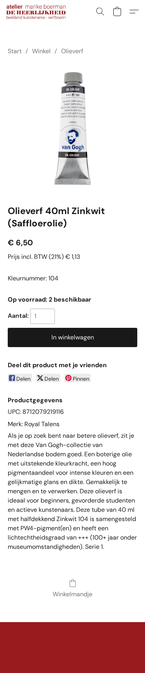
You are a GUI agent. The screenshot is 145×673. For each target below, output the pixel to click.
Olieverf (72, 51)
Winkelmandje (72, 594)
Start (15, 51)
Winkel (41, 51)
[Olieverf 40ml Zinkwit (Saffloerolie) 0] (72, 128)
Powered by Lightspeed (72, 652)
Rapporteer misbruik (73, 639)
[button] (37, 11)
